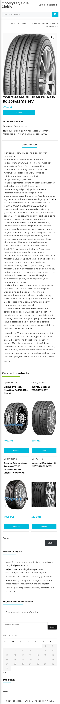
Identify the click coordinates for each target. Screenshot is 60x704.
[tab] (30, 144)
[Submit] (55, 14)
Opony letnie (20, 126)
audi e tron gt (16, 131)
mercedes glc (10, 134)
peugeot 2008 (40, 134)
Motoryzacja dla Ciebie (15, 4)
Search (52, 627)
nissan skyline (25, 134)
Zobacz (19, 112)
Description (29, 144)
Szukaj (6, 538)
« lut (5, 672)
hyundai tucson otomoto (37, 131)
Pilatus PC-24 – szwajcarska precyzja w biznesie (30, 576)
